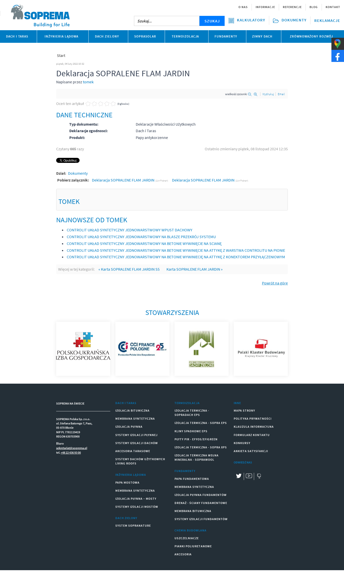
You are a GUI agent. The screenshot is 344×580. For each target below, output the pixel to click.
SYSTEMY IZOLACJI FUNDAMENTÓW (201, 519)
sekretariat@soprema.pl (71, 448)
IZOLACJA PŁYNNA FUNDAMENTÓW (201, 495)
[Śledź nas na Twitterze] (239, 476)
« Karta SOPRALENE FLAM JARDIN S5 (129, 269)
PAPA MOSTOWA (127, 482)
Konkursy (242, 443)
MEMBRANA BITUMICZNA (193, 511)
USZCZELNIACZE (187, 538)
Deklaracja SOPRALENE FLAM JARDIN (123, 180)
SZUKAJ (212, 20)
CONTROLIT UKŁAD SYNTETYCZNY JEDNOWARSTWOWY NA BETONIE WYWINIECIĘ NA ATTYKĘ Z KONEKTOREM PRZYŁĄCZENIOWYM (176, 256)
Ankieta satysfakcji (251, 451)
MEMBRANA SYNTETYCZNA (135, 418)
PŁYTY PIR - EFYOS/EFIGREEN (196, 439)
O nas (243, 7)
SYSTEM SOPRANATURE (133, 525)
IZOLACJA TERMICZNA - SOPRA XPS (201, 447)
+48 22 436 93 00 (71, 452)
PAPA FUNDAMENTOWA (192, 479)
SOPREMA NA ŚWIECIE (70, 403)
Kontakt (333, 7)
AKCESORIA (183, 554)
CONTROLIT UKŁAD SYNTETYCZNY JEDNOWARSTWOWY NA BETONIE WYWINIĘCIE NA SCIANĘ (144, 243)
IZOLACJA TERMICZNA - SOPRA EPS (201, 423)
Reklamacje (327, 20)
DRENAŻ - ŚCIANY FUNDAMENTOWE (201, 503)
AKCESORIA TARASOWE (132, 451)
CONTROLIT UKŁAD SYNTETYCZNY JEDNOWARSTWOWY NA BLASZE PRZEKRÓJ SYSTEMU (141, 236)
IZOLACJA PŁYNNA (129, 426)
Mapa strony (244, 410)
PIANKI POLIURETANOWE (193, 546)
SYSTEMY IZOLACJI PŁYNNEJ (136, 435)
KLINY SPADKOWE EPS (191, 431)
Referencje (292, 7)
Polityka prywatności (252, 418)
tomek (88, 81)
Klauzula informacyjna (254, 426)
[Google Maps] (259, 476)
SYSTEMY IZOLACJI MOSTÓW (136, 507)
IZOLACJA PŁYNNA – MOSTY (135, 498)
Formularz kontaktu (252, 435)
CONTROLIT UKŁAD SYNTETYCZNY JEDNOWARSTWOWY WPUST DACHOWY (129, 229)
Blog (313, 7)
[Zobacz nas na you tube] (249, 476)
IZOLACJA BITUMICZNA (132, 410)
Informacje (265, 7)
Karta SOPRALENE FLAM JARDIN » (194, 269)
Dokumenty (78, 173)
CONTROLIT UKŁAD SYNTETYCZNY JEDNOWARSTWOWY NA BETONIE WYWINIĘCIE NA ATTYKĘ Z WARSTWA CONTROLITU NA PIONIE (176, 250)
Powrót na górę (275, 282)
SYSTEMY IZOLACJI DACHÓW (136, 443)
